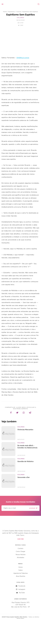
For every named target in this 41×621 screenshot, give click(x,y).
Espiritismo (11, 11)
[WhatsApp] (23, 412)
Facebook (21, 586)
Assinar (32, 508)
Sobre (21, 570)
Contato (20, 548)
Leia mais (20, 539)
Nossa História (20, 554)
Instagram (21, 589)
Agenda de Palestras (20, 573)
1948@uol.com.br (22, 58)
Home (5, 11)
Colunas (18, 11)
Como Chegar (20, 551)
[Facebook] (11, 412)
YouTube (22, 592)
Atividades (20, 557)
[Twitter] (17, 412)
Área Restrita (20, 576)
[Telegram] (30, 412)
